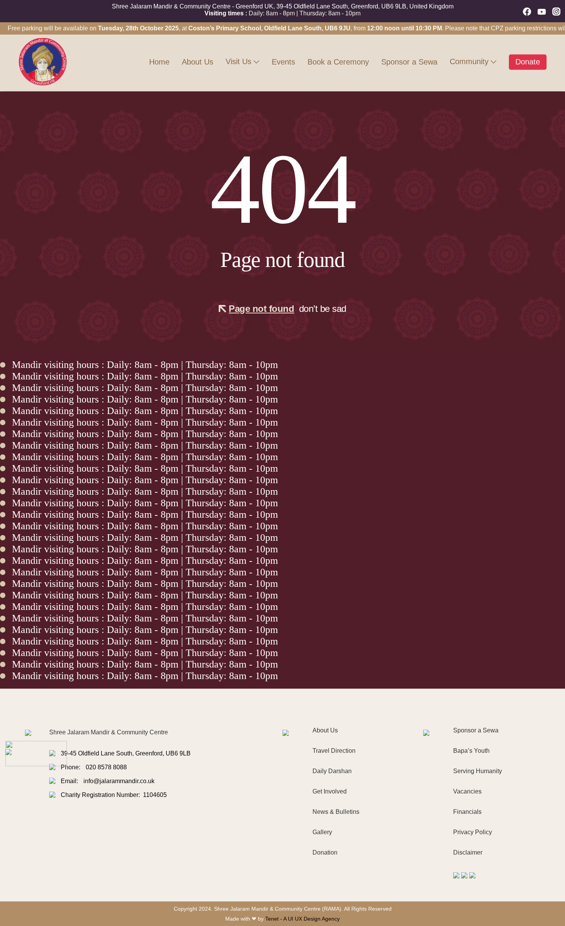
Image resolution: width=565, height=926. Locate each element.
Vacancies (467, 791)
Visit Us (238, 61)
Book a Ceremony (338, 62)
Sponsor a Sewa (409, 62)
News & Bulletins (335, 811)
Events (283, 62)
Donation (324, 852)
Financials (467, 811)
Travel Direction (334, 750)
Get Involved (329, 791)
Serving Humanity (477, 771)
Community (469, 61)
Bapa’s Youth (471, 750)
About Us (197, 62)
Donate (527, 60)
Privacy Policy (472, 832)
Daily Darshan (332, 771)
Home (159, 62)
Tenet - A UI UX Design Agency (302, 919)
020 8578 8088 (106, 767)
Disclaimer (467, 852)
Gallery (322, 832)
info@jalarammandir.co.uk (119, 781)
